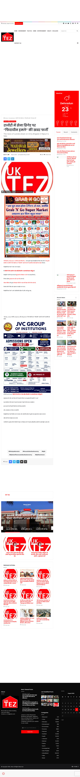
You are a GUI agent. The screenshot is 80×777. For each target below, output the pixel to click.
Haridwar (44, 733)
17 (62, 709)
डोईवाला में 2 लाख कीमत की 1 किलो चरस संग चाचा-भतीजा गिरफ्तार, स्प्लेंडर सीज (71, 312)
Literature (44, 738)
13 (71, 706)
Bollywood (44, 717)
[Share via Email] (21, 461)
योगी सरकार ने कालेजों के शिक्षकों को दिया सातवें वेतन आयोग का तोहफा (71, 278)
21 (73, 709)
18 (65, 709)
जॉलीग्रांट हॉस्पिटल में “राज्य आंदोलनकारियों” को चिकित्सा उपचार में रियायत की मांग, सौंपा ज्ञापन (27, 621)
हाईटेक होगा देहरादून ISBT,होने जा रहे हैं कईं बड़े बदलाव (43, 620)
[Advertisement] (40, 11)
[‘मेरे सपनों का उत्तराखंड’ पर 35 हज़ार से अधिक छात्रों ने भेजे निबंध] (44, 594)
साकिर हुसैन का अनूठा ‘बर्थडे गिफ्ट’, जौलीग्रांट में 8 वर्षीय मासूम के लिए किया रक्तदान (71, 331)
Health (49, 31)
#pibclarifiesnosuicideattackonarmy (21, 454)
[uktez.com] (7, 37)
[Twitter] (8, 158)
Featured (44, 731)
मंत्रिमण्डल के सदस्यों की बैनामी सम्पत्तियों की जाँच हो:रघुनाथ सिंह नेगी (66, 286)
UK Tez (6, 154)
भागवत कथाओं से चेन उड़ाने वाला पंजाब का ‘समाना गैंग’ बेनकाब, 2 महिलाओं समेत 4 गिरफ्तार (71, 351)
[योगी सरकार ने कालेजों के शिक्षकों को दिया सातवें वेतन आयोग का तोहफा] (61, 276)
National (6, 121)
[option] (27, 516)
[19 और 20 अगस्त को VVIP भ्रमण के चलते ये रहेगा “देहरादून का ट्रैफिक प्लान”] (27, 594)
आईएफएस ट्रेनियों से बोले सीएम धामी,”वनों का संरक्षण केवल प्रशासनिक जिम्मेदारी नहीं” (27, 581)
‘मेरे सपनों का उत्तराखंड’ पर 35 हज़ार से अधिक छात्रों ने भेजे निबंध (43, 601)
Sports (43, 745)
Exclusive (55, 31)
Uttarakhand (12, 118)
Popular (58, 132)
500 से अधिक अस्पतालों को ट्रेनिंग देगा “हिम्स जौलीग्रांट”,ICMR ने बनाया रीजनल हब (61, 331)
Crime (34, 31)
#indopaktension (14, 451)
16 (79, 706)
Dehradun (44, 721)
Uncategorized (45, 748)
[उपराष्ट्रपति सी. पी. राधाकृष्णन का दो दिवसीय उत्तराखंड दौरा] (11, 614)
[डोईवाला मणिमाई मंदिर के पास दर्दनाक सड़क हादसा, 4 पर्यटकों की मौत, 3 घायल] (11, 574)
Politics (29, 31)
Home (15, 31)
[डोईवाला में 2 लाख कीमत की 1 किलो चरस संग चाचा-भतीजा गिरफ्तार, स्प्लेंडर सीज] (71, 303)
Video (43, 755)
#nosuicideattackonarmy (31, 451)
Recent (66, 132)
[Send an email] (8, 154)
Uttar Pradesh (45, 750)
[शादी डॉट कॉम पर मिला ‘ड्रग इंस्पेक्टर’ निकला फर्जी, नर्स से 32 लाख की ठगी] (56, 705)
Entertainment (41, 31)
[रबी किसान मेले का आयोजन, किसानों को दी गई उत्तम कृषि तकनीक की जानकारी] (61, 214)
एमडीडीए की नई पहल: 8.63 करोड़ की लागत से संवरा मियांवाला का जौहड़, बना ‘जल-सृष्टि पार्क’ (27, 518)
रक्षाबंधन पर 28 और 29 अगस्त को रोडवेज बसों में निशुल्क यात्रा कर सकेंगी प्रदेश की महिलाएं (43, 583)
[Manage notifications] (3, 773)
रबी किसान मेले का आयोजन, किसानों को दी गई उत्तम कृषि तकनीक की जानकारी (71, 160)
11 (65, 706)
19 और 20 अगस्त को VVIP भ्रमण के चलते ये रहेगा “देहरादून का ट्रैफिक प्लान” (27, 601)
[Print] (25, 461)
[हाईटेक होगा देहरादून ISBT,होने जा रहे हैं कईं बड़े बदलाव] (44, 613)
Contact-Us (17, 43)
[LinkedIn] (12, 158)
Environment (22, 31)
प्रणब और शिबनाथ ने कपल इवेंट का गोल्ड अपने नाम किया (66, 152)
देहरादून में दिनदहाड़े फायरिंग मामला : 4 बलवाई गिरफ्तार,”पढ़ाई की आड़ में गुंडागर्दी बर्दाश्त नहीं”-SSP (61, 312)
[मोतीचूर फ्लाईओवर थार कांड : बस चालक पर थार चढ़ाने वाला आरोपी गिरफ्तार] (50, 704)
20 (71, 709)
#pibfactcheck (40, 454)
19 (68, 709)
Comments (74, 132)
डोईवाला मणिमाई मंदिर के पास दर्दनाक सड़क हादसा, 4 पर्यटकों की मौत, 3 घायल (10, 582)
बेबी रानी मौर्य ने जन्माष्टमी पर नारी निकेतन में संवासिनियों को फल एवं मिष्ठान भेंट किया (66, 145)
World (43, 758)
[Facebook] (5, 158)
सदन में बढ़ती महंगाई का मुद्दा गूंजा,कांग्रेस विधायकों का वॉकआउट (66, 138)
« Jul (62, 719)
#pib (44, 451)
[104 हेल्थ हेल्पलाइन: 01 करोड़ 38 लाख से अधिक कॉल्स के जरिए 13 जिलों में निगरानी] (11, 594)
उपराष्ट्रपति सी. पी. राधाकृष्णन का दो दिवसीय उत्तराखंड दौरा (10, 621)
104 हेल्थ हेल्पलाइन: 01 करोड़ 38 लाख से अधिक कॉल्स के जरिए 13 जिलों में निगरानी (10, 602)
